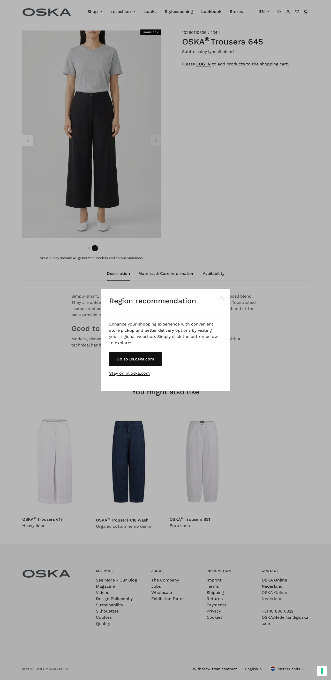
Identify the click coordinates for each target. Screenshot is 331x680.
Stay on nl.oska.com (129, 373)
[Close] (222, 297)
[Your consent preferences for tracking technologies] (322, 671)
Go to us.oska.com (135, 359)
